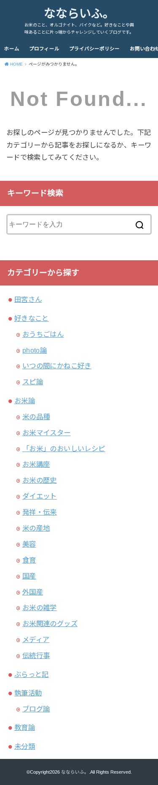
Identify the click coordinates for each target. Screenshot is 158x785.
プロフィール (44, 48)
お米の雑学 (39, 607)
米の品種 (36, 416)
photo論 (34, 350)
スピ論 (32, 382)
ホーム (11, 48)
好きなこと (31, 318)
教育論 (24, 727)
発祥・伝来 (39, 512)
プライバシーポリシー (94, 48)
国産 (29, 576)
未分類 (24, 746)
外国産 (32, 592)
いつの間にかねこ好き (56, 366)
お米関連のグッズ (50, 623)
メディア (36, 639)
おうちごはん (43, 334)
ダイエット (39, 496)
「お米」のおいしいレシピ (63, 448)
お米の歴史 (39, 480)
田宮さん (28, 299)
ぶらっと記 (31, 674)
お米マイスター (46, 432)
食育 (29, 560)
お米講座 (36, 464)
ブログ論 (36, 709)
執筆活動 (28, 693)
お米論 (24, 400)
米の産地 (36, 528)
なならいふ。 (79, 13)
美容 (29, 544)
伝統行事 (36, 655)
